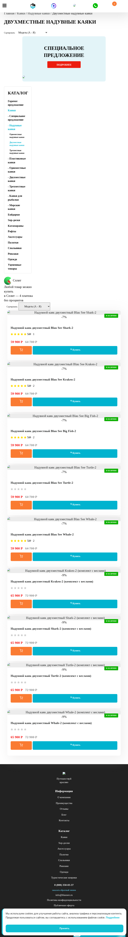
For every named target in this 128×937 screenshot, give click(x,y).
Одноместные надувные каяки (17, 135)
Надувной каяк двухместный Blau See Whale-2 (42, 534)
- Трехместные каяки (16, 188)
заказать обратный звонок (64, 890)
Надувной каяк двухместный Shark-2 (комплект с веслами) (51, 628)
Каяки (21, 13)
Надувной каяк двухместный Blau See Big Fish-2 (43, 431)
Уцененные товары (14, 266)
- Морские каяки (14, 207)
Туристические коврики (64, 877)
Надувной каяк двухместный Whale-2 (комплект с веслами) (51, 723)
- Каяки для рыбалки (15, 197)
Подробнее (64, 65)
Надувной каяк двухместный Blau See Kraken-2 (43, 379)
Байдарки (14, 214)
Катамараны (16, 225)
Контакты (64, 820)
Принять (65, 928)
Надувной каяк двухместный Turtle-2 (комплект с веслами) (51, 675)
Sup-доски (14, 220)
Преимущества (64, 803)
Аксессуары (15, 236)
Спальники (15, 248)
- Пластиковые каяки (17, 160)
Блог (64, 814)
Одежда (12, 259)
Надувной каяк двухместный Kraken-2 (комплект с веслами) (52, 581)
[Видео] (64, 321)
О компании (64, 797)
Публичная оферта (64, 905)
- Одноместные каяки (17, 169)
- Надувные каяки (15, 127)
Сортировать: (9, 33)
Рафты (12, 231)
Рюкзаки (13, 253)
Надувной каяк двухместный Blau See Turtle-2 (42, 482)
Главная (9, 13)
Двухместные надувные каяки (17, 143)
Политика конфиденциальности (64, 900)
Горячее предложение (16, 103)
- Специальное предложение (16, 118)
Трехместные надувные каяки (17, 151)
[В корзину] (21, 350)
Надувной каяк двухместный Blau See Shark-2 (42, 327)
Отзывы (64, 808)
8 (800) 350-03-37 (64, 885)
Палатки (13, 242)
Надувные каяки (39, 13)
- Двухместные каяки (17, 179)
